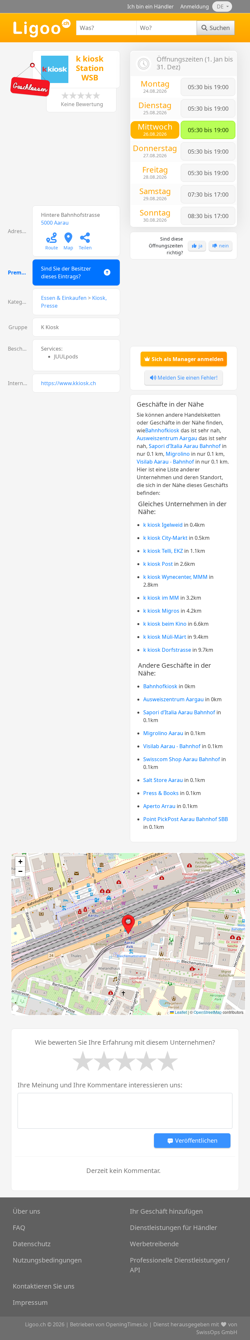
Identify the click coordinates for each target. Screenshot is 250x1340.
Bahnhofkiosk (162, 430)
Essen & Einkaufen (64, 297)
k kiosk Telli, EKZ (163, 550)
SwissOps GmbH (216, 1332)
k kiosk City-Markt (165, 537)
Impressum (30, 1302)
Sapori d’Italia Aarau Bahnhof (185, 446)
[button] (128, 924)
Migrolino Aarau (163, 733)
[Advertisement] (66, 162)
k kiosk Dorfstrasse (167, 649)
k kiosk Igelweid (163, 524)
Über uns (26, 1211)
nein (223, 246)
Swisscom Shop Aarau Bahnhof (181, 759)
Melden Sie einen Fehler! (186, 377)
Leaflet (180, 1012)
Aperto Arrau (159, 806)
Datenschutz (31, 1243)
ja (199, 246)
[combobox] (106, 28)
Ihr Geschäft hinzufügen (166, 1211)
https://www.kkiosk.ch (68, 383)
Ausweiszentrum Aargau (167, 438)
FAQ (19, 1227)
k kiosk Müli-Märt (164, 636)
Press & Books (161, 793)
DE (221, 6)
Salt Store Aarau (163, 780)
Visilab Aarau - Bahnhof (165, 461)
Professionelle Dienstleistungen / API (179, 1265)
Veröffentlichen (195, 1140)
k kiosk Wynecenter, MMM (175, 576)
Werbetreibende (154, 1243)
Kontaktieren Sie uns (44, 1286)
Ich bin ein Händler (150, 6)
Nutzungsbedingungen (47, 1260)
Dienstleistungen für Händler (173, 1227)
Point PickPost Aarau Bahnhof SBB (185, 819)
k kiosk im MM (161, 597)
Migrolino (178, 453)
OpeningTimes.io (127, 1324)
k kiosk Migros (161, 610)
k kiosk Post (158, 563)
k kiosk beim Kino (165, 623)
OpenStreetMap (208, 1012)
